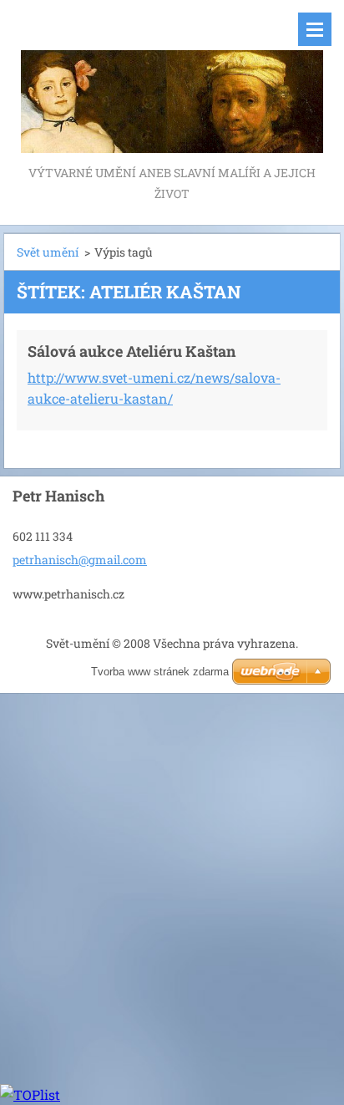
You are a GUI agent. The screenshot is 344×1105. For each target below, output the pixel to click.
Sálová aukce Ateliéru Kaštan (131, 351)
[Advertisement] (172, 886)
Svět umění (47, 252)
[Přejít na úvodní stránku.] (172, 81)
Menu (314, 29)
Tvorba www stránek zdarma (160, 671)
